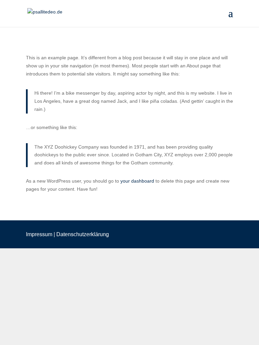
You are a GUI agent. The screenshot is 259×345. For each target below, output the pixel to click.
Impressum (39, 234)
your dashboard (137, 181)
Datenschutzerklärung (82, 234)
